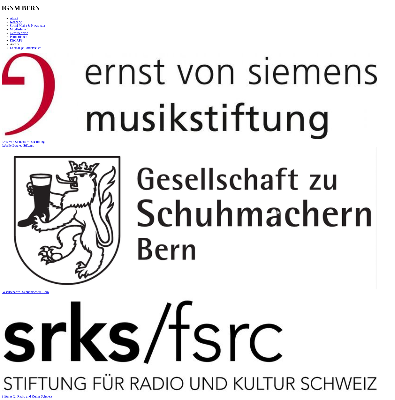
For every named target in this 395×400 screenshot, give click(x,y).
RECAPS (16, 40)
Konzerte (16, 22)
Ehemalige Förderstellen (25, 48)
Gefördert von (19, 33)
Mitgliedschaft (19, 29)
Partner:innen (18, 36)
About (14, 18)
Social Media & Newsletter (27, 25)
